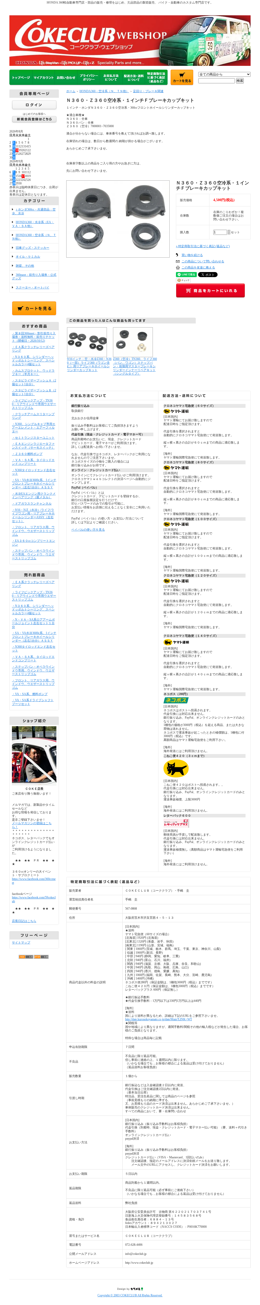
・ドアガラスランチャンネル (32, 503)
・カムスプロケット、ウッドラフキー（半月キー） (33, 372)
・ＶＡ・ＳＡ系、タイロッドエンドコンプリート (33, 462)
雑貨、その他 (25, 265)
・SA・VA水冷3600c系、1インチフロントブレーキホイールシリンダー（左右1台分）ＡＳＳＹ (34, 483)
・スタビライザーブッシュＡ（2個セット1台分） (34, 382)
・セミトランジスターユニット (33, 437)
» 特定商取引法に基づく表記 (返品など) (203, 246)
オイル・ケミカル (28, 256)
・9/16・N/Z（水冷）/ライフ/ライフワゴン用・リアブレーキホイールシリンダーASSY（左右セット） (33, 515)
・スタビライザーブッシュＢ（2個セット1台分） (34, 392)
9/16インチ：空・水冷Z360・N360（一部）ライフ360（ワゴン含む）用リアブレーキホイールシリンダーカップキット (89, 364)
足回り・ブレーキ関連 (148, 91)
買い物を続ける (192, 255)
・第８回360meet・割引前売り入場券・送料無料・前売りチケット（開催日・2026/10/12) (34, 337)
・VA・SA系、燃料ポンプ (29, 694)
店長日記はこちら (24, 921)
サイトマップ (21, 942)
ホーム (70, 91)
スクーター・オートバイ (32, 287)
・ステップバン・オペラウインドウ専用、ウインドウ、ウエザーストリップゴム (33, 554)
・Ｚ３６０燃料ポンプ (27, 454)
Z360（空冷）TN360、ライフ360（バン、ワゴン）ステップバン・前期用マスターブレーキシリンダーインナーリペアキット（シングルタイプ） (135, 366)
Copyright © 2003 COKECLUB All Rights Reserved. (130, 1295)
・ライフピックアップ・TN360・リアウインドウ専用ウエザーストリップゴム (34, 404)
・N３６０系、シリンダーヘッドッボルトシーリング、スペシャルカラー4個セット (33, 360)
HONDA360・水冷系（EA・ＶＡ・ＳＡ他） (33, 224)
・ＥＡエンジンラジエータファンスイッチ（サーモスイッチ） (33, 445)
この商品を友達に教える (198, 267)
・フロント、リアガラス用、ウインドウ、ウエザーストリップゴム (33, 530)
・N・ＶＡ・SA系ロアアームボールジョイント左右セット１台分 (33, 623)
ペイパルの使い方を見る (88, 529)
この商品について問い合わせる (203, 261)
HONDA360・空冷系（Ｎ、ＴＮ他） (34, 237)
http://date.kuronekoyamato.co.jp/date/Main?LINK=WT (158, 1019)
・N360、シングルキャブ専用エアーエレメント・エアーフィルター (33, 427)
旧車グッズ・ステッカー (32, 248)
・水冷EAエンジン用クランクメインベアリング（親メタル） (34, 495)
